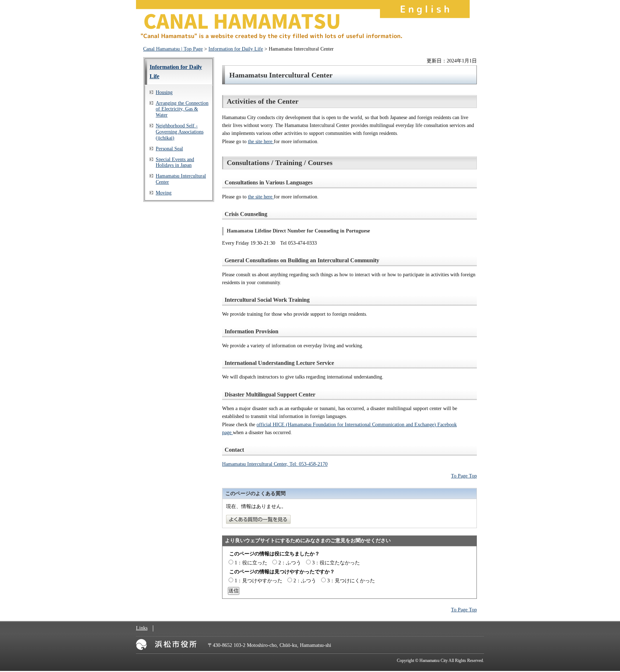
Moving (164, 193)
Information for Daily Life (235, 49)
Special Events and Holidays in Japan (175, 162)
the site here (261, 141)
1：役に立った (251, 562)
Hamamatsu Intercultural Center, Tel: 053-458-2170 (275, 464)
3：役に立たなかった (336, 562)
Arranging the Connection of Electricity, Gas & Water (182, 109)
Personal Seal (169, 148)
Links (141, 628)
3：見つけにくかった (351, 580)
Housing (164, 92)
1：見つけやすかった (258, 580)
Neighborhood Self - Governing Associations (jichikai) (179, 132)
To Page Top (464, 476)
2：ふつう (289, 562)
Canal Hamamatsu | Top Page (173, 49)
